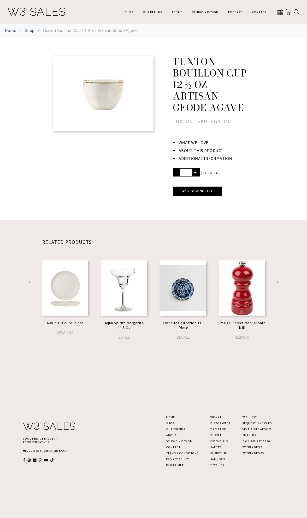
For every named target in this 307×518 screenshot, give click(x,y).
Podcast (235, 12)
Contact (259, 12)
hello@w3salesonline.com (45, 450)
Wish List (249, 417)
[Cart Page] (288, 12)
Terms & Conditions (182, 453)
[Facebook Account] (24, 460)
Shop (129, 12)
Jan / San (217, 459)
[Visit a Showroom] (280, 12)
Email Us (249, 435)
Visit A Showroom (256, 429)
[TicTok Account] (51, 460)
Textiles (217, 465)
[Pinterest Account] (40, 460)
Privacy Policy (177, 459)
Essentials (219, 441)
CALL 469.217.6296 (256, 441)
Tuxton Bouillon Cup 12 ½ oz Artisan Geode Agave (89, 30)
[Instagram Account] (29, 460)
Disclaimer (175, 465)
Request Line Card (257, 423)
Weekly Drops (253, 453)
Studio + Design (205, 12)
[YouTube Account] (46, 460)
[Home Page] (36, 12)
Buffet (216, 435)
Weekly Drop (252, 447)
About (177, 12)
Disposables (220, 423)
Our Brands (152, 12)
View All (217, 417)
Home (10, 30)
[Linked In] (34, 460)
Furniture (218, 453)
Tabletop (218, 429)
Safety (215, 447)
